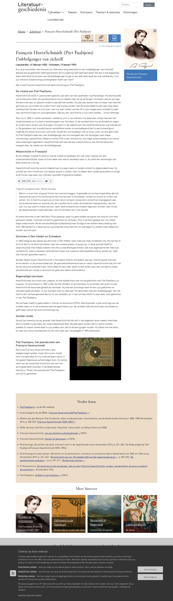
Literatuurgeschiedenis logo (32, 8)
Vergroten (155, 31)
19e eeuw (114, 38)
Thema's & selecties (108, 12)
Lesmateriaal (56, 19)
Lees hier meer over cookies (29, 595)
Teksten (72, 12)
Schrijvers (86, 12)
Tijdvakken (54, 12)
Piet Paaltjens (27, 406)
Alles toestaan (150, 569)
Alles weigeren (150, 577)
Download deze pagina (111, 46)
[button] (131, 5)
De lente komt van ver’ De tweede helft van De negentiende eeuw (83, 456)
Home (21, 31)
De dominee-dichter (72, 460)
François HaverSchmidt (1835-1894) (55, 421)
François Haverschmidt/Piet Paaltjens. (68, 412)
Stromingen (130, 12)
